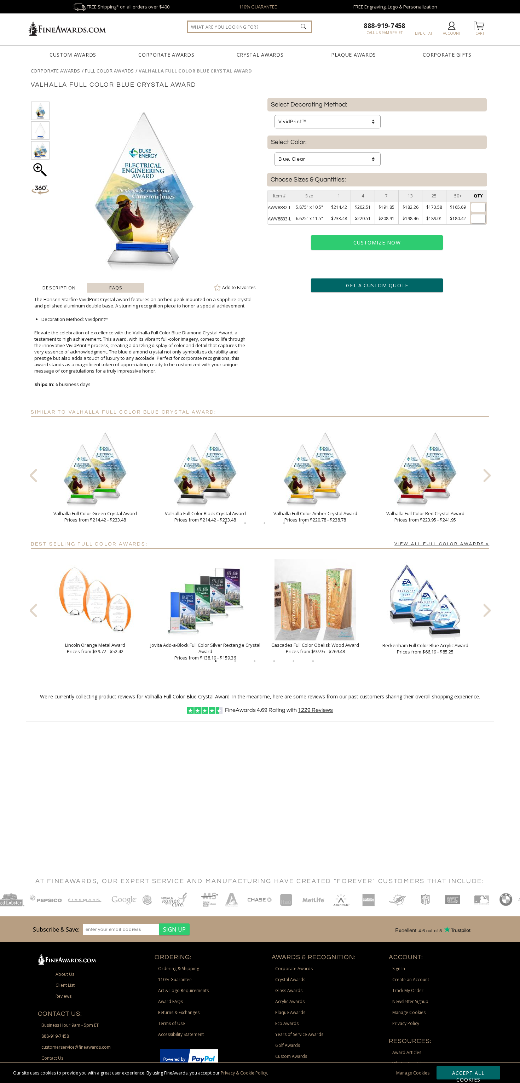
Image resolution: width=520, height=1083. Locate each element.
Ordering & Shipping (178, 969)
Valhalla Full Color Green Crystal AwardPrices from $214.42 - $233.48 (95, 516)
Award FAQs (170, 1001)
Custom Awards (73, 54)
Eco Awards (287, 1023)
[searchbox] (249, 27)
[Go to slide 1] (225, 523)
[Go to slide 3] (264, 523)
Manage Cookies (412, 1073)
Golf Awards (287, 1045)
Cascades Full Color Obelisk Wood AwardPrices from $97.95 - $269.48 (315, 648)
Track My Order (407, 990)
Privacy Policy (405, 1023)
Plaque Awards (353, 54)
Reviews (315, 710)
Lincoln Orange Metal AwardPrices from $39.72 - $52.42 (95, 648)
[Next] (487, 475)
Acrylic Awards (290, 1001)
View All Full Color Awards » (441, 544)
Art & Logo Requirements (183, 990)
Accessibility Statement (181, 1034)
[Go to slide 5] (303, 523)
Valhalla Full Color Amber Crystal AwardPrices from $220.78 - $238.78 (315, 516)
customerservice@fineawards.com (76, 1047)
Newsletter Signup (410, 1001)
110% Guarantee (175, 980)
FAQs (115, 287)
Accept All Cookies (468, 1074)
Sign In (398, 969)
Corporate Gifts (447, 54)
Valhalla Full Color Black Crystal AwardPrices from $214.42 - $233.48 (205, 516)
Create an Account (410, 980)
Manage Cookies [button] (409, 1012)
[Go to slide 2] (245, 523)
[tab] (59, 288)
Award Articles (406, 1052)
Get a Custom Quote (377, 285)
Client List (65, 985)
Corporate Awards (166, 54)
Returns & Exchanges (179, 1012)
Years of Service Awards (299, 1034)
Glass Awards (288, 990)
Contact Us (52, 1058)
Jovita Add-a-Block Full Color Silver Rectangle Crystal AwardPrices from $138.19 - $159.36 (205, 651)
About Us (65, 974)
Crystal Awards (260, 54)
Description (59, 287)
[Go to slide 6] (313, 661)
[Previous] (33, 475)
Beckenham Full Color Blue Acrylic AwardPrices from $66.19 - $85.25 (425, 648)
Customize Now (377, 242)
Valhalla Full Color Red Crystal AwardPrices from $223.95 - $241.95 (425, 516)
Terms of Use (171, 1023)
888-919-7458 (384, 25)
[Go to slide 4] (284, 523)
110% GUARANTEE (258, 7)
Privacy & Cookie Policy (244, 1073)
